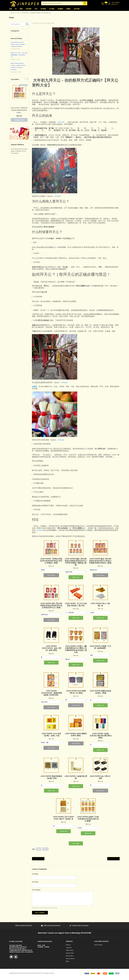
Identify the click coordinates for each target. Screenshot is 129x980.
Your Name (35, 874)
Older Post (38, 858)
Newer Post (113, 858)
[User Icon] (109, 3)
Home (12, 12)
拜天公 (45, 849)
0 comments (35, 23)
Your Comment (36, 890)
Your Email (35, 882)
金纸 (86, 530)
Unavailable (19, 120)
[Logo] (24, 3)
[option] (19, 103)
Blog (38, 849)
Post (18, 12)
